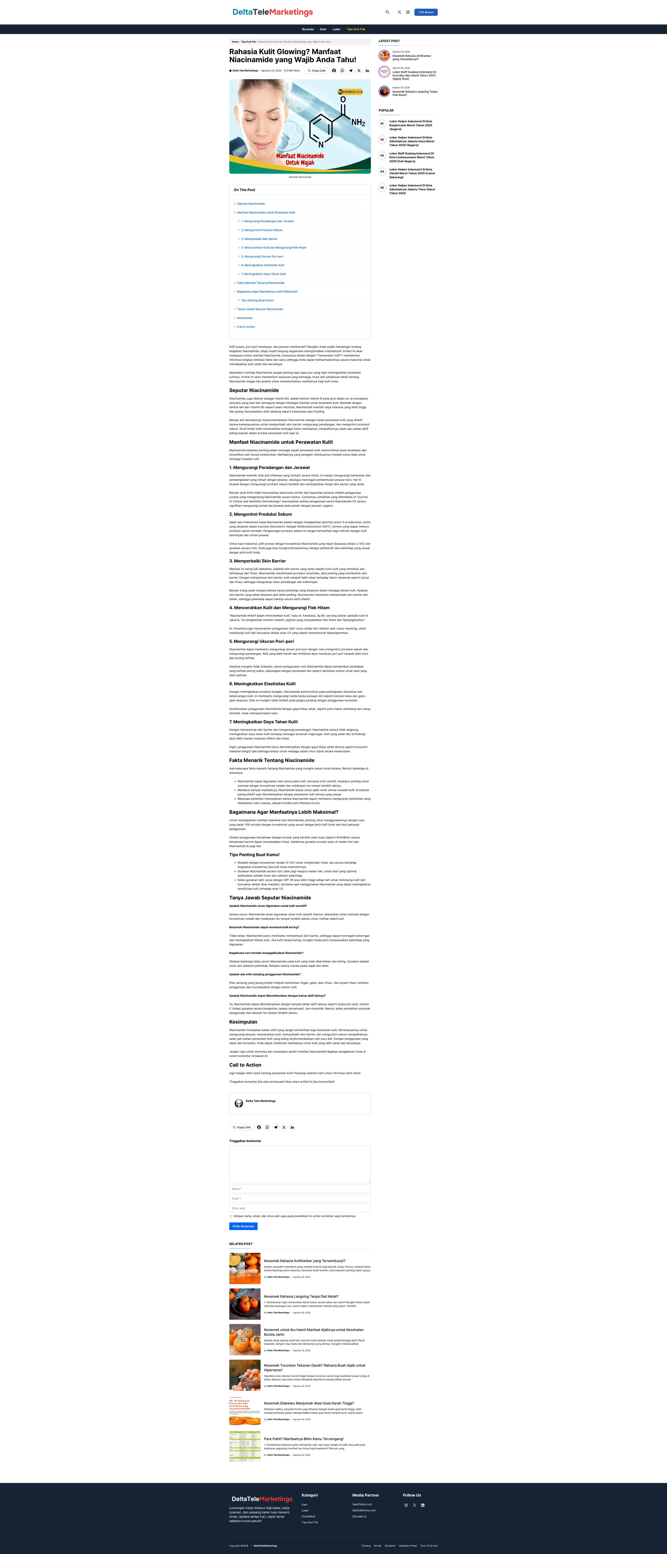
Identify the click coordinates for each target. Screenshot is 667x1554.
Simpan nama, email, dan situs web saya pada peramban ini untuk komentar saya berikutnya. (295, 1216)
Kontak (377, 1545)
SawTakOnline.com (364, 1510)
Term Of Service (429, 1545)
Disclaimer (390, 1545)
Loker (337, 29)
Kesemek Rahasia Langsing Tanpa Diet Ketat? (301, 1296)
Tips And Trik (356, 29)
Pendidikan (308, 1516)
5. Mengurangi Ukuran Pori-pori (262, 256)
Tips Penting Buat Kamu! (257, 300)
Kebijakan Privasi (408, 1545)
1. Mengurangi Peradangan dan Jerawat (267, 221)
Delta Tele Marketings (245, 70)
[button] (387, 12)
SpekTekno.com (362, 1504)
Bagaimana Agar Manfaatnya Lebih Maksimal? (267, 291)
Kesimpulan (245, 318)
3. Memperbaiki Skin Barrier (259, 239)
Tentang (366, 1545)
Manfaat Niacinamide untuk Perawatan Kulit (266, 212)
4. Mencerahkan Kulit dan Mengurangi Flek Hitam (273, 247)
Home (235, 41)
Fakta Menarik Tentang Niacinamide (261, 283)
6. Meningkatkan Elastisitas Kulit (262, 265)
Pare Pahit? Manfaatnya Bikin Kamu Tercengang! (304, 1439)
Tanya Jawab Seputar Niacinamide (260, 309)
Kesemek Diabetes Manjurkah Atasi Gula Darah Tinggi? (309, 1403)
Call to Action (246, 326)
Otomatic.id (359, 1516)
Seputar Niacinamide (251, 203)
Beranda (308, 29)
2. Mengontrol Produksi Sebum (261, 230)
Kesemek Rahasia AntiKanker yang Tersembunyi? (304, 1261)
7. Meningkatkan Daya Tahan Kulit (263, 274)
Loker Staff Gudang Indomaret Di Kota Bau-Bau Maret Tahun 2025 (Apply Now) (414, 75)
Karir (323, 29)
